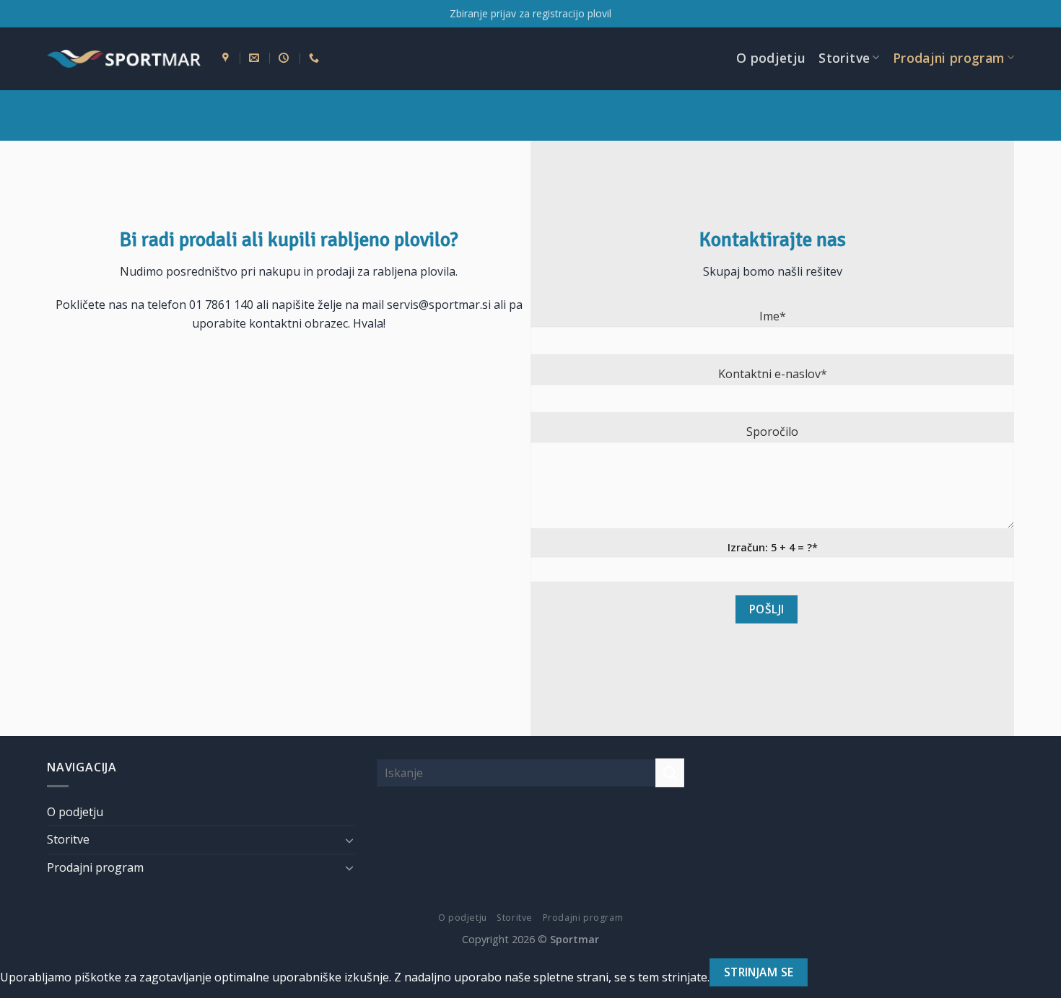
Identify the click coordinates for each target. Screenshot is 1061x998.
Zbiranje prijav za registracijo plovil (530, 13)
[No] (833, 972)
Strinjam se (759, 972)
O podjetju (771, 57)
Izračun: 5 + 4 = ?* (773, 547)
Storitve (844, 57)
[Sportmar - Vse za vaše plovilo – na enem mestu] (124, 59)
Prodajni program (949, 57)
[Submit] (669, 772)
